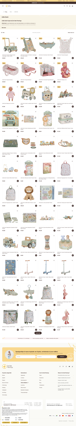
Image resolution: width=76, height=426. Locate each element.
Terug (6, 11)
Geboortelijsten (24, 382)
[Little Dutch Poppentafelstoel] (29, 70)
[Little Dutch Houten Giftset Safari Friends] (10, 168)
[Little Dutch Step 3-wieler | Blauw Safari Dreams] (47, 267)
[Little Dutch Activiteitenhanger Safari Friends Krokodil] (29, 292)
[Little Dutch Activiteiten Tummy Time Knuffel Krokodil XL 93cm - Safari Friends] (10, 292)
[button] (3, 6)
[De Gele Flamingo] (8, 6)
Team (40, 375)
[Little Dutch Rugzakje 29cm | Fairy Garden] (65, 168)
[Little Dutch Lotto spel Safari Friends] (47, 193)
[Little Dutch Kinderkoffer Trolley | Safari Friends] (29, 317)
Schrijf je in (62, 356)
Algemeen (23, 375)
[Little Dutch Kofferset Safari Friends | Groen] (65, 118)
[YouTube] (69, 366)
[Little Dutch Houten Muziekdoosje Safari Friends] (65, 242)
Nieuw (3, 375)
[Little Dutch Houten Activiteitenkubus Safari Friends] (47, 93)
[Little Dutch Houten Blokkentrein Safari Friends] (47, 143)
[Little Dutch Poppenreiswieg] (10, 70)
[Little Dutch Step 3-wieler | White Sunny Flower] (29, 267)
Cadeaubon (60, 0)
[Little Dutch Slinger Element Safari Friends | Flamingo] (65, 317)
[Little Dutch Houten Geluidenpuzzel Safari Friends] (29, 118)
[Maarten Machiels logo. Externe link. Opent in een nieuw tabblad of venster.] (2, 406)
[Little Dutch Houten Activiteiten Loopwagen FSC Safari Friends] (29, 45)
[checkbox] (3, 417)
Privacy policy (71, 420)
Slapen (3, 380)
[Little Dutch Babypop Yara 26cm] (10, 93)
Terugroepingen (24, 392)
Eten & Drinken (5, 382)
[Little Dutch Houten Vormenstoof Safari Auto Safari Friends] (10, 242)
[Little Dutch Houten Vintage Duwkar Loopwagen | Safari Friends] (10, 45)
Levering (22, 385)
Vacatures (41, 377)
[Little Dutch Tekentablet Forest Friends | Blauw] (10, 267)
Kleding (3, 387)
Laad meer (38, 333)
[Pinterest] (63, 366)
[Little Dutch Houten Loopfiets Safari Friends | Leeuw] (29, 93)
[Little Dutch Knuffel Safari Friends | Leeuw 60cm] (29, 193)
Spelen (3, 377)
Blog (40, 382)
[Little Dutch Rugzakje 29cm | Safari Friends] (10, 193)
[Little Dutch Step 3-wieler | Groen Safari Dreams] (65, 267)
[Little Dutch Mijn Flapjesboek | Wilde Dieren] (10, 118)
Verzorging (4, 394)
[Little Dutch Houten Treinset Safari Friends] (65, 143)
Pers (40, 380)
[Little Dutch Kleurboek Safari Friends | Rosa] (29, 168)
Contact (22, 377)
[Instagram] (66, 366)
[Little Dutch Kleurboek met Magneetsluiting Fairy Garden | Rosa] (47, 168)
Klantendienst (71, 0)
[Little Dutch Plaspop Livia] (65, 70)
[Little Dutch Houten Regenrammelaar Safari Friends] (47, 242)
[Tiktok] (72, 366)
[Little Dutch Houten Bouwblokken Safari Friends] (47, 217)
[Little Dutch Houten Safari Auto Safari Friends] (29, 242)
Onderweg (4, 385)
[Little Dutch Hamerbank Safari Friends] (47, 45)
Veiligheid (4, 390)
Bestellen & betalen (25, 390)
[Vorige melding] (1, 3)
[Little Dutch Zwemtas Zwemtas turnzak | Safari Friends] (47, 292)
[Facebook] (60, 366)
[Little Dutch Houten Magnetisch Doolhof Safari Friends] (29, 217)
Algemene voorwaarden (63, 420)
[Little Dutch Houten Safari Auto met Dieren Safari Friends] (65, 93)
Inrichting (4, 392)
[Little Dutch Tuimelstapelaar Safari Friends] (47, 317)
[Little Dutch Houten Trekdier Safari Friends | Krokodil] (65, 217)
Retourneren (23, 387)
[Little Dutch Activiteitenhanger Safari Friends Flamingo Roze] (65, 292)
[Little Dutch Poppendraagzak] (65, 45)
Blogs (64, 0)
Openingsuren (24, 380)
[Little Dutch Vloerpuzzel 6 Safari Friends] (65, 193)
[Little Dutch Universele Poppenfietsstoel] (47, 70)
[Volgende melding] (75, 3)
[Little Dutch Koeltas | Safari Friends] (10, 317)
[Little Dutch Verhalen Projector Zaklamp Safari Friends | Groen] (10, 143)
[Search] (64, 6)
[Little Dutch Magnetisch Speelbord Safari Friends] (10, 217)
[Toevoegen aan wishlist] (17, 38)
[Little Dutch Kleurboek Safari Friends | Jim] (47, 118)
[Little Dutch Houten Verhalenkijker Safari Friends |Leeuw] (29, 143)
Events (67, 0)
